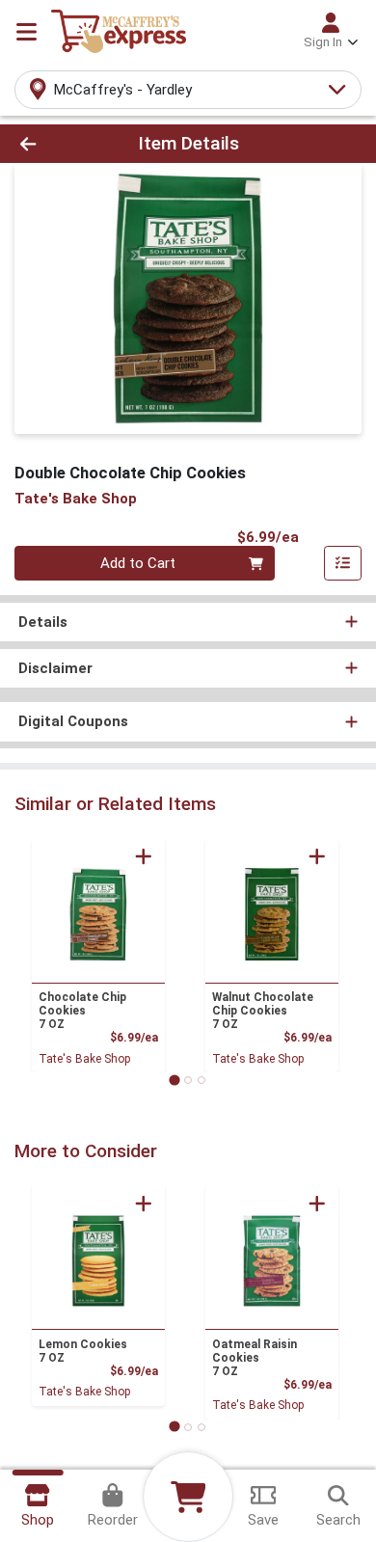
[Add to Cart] (143, 856)
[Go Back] (57, 144)
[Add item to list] (343, 563)
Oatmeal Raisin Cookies (254, 1358)
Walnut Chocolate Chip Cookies (262, 1010)
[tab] (174, 1079)
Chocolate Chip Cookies (82, 1010)
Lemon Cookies (83, 1351)
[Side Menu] (26, 32)
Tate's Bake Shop (84, 1059)
